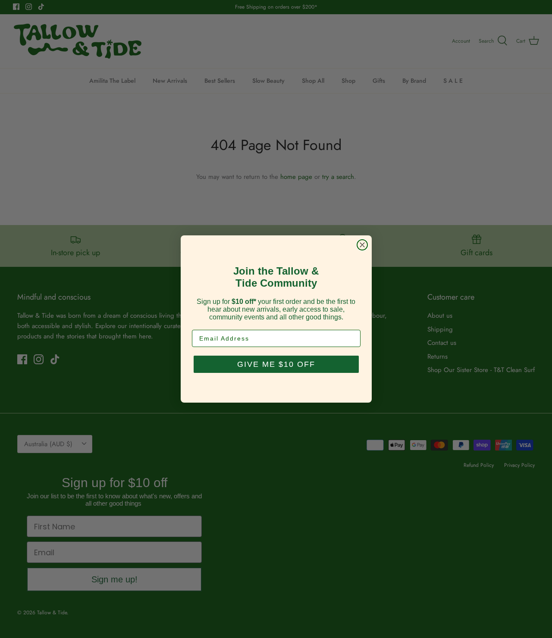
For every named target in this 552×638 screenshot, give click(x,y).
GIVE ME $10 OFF (276, 364)
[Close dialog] (362, 245)
